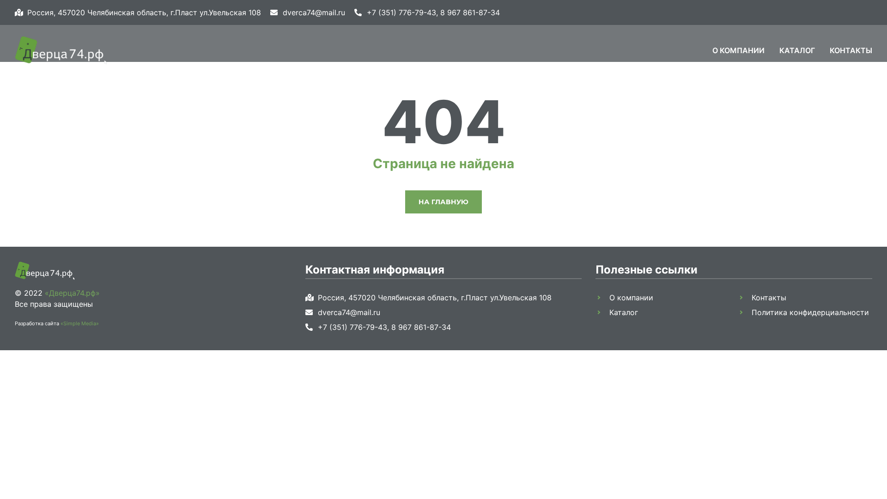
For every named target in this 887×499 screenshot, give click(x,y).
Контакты (851, 50)
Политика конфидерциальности (810, 312)
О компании (738, 50)
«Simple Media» (80, 323)
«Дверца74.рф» (72, 293)
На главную (443, 202)
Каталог (797, 50)
